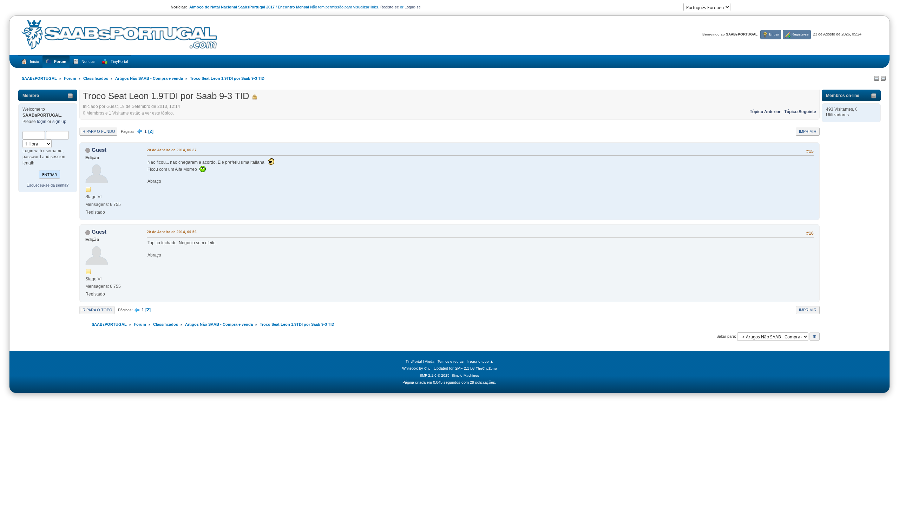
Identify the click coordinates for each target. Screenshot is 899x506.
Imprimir (807, 131)
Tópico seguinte (800, 111)
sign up (59, 121)
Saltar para (725, 336)
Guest (99, 150)
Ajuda (429, 361)
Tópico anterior (765, 111)
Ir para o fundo (98, 131)
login (41, 121)
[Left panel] (876, 78)
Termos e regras (451, 361)
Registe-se (389, 7)
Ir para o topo (96, 310)
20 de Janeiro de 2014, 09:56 (172, 232)
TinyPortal (414, 361)
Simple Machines (465, 375)
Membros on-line (842, 95)
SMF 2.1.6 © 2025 (435, 375)
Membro (30, 95)
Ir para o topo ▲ (480, 361)
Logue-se (413, 7)
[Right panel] (883, 78)
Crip (427, 368)
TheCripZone (486, 368)
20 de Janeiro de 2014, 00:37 (172, 150)
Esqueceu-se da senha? (47, 185)
